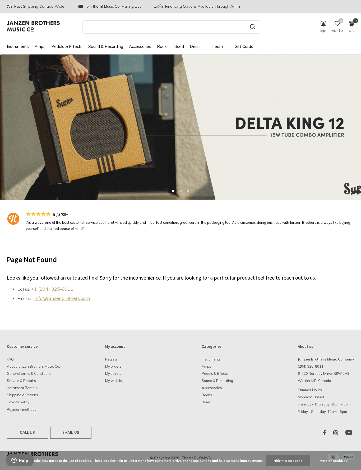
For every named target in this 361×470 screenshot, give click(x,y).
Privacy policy (18, 402)
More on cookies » (334, 461)
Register (112, 359)
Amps (40, 46)
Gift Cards (243, 46)
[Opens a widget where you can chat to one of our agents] (19, 460)
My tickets (113, 373)
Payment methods (21, 409)
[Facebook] (324, 433)
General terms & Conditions (29, 373)
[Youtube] (348, 433)
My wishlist (114, 380)
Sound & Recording (105, 46)
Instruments (18, 46)
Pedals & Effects (66, 46)
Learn (217, 46)
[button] (173, 190)
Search (252, 27)
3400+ (63, 214)
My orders (113, 366)
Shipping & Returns (22, 395)
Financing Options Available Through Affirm (202, 6)
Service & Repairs (21, 380)
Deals (195, 46)
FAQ (10, 359)
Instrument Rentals (22, 388)
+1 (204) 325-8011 (52, 289)
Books (163, 46)
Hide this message (288, 461)
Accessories (140, 46)
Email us (70, 432)
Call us (27, 432)
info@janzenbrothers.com (62, 298)
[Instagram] (335, 433)
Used (179, 46)
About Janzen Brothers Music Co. (33, 366)
